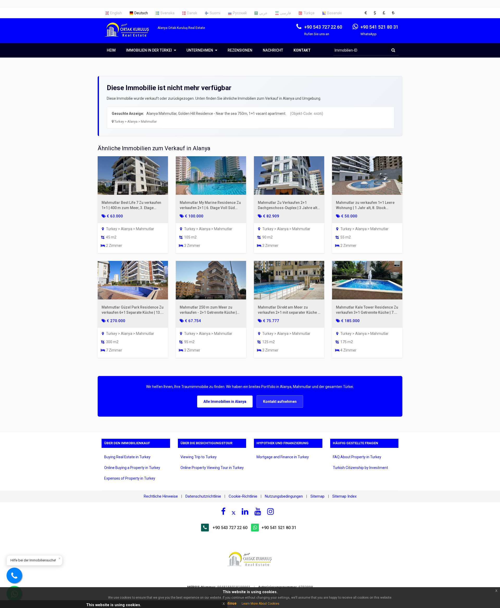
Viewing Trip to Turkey (198, 457)
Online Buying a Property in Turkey (132, 468)
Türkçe (309, 13)
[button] (367, 13)
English (116, 13)
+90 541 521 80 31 (278, 527)
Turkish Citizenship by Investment (360, 468)
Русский (240, 13)
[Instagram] (270, 511)
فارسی (285, 13)
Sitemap (318, 496)
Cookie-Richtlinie (243, 496)
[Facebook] (223, 511)
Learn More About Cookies (260, 603)
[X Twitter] (234, 512)
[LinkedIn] (245, 511)
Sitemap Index (344, 496)
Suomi (215, 13)
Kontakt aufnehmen (280, 401)
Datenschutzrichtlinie (203, 496)
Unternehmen (200, 50)
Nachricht (273, 50)
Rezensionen (240, 50)
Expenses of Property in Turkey (129, 478)
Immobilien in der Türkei (149, 50)
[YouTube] (257, 511)
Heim (111, 50)
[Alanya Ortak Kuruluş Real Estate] (130, 34)
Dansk (192, 13)
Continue (228, 603)
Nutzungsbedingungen (284, 496)
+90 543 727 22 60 (229, 527)
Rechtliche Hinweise (161, 496)
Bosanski (334, 13)
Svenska (167, 13)
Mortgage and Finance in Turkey (283, 457)
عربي (263, 13)
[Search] (393, 50)
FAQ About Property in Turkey (357, 457)
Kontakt (302, 50)
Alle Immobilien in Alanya (224, 401)
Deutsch (141, 13)
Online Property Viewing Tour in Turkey (212, 468)
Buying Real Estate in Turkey (127, 457)
